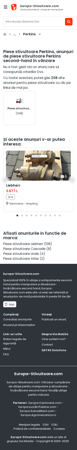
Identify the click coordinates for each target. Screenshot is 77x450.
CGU (54, 424)
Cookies (59, 429)
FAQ (6, 354)
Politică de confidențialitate (32, 429)
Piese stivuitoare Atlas (21, 258)
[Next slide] (72, 179)
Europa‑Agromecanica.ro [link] (38, 415)
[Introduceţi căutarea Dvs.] (69, 21)
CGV (46, 424)
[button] (17, 215)
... (22, 34)
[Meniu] (5, 7)
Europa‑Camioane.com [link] (45, 403)
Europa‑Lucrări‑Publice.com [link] (37, 407)
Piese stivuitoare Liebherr (23, 244)
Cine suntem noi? (54, 339)
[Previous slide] (4, 179)
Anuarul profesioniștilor (19, 325)
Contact (47, 344)
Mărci (6, 348)
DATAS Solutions (54, 350)
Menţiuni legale (29, 424)
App (11, 304)
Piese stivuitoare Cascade (24, 249)
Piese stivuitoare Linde (21, 253)
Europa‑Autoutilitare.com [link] (37, 411)
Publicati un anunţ (54, 319)
